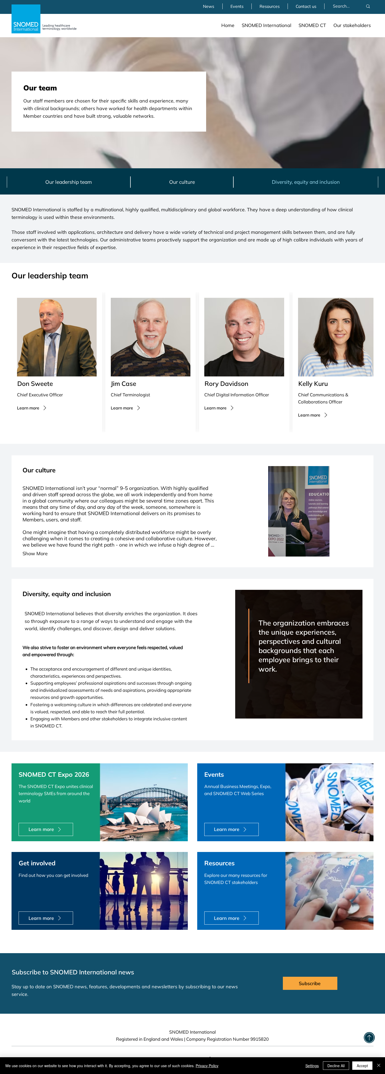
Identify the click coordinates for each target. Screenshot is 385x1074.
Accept (362, 1065)
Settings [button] (312, 1065)
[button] (266, 25)
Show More (35, 554)
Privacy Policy (207, 1065)
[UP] (369, 1037)
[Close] (379, 1065)
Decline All (336, 1065)
